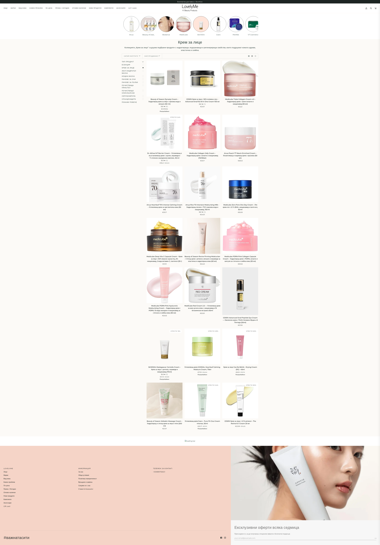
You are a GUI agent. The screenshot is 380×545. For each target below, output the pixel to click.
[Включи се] (373, 538)
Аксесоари (7, 503)
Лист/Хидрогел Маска (129, 72)
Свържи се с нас (84, 486)
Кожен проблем (9, 482)
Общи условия (83, 475)
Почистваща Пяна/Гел (128, 86)
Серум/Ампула (129, 96)
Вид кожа (7, 479)
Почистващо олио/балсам (128, 92)
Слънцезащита (129, 99)
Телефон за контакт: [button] (163, 468)
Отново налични (10, 492)
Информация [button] (84, 468)
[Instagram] (225, 538)
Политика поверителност (87, 479)
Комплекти (7, 499)
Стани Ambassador (85, 489)
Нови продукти (9, 496)
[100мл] (164, 79)
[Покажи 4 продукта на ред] (256, 56)
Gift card (7, 506)
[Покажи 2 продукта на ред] (248, 56)
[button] (6, 8)
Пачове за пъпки (130, 82)
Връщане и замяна (85, 482)
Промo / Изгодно (10, 489)
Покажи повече (129, 102)
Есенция (126, 65)
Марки (6, 475)
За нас (80, 472)
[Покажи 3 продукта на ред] (252, 56)
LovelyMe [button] (8, 468)
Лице (5, 472)
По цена (7, 486)
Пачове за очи (129, 79)
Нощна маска (128, 76)
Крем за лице (128, 68)
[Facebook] (221, 538)
